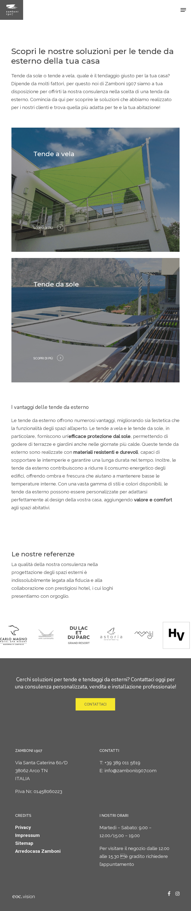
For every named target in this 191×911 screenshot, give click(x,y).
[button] (183, 9)
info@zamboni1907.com (130, 770)
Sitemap (24, 843)
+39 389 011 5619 (122, 762)
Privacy (23, 827)
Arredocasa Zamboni (38, 851)
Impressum (27, 835)
